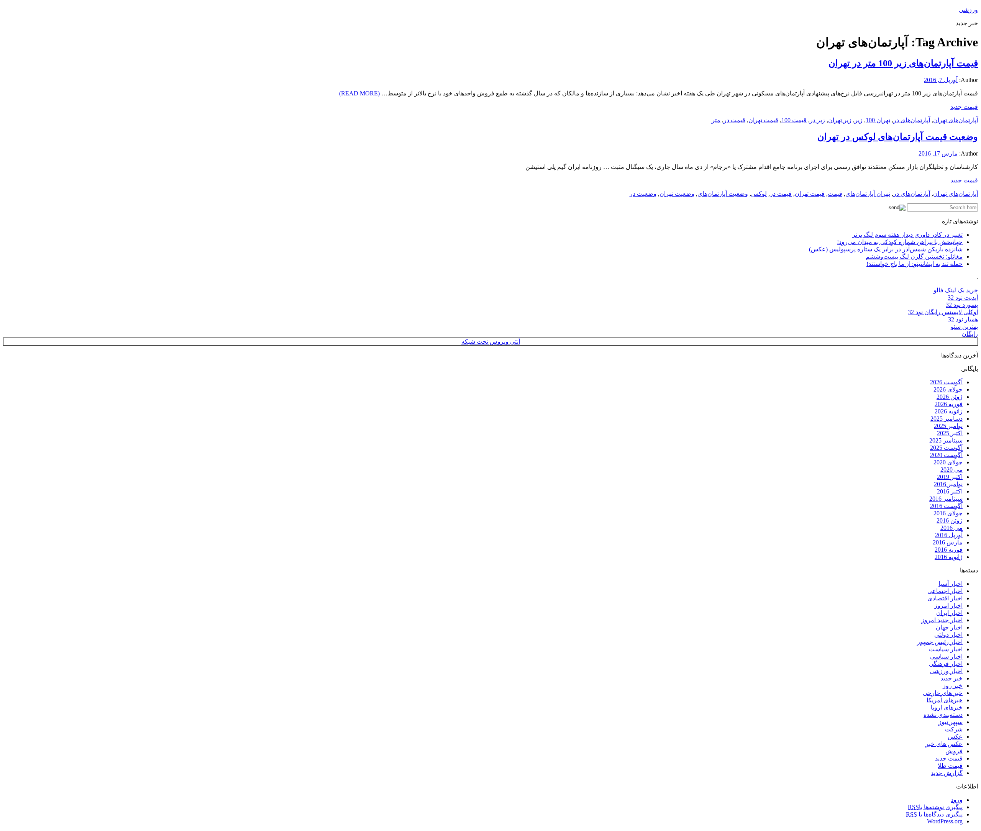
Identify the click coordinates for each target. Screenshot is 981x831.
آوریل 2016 (949, 535)
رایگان (970, 334)
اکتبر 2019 (950, 477)
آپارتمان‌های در (911, 120)
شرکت (954, 729)
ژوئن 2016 (950, 520)
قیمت (835, 193)
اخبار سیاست (946, 649)
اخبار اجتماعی (945, 591)
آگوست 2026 (946, 382)
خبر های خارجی (943, 693)
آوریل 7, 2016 (941, 80)
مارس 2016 (948, 542)
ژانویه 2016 (949, 557)
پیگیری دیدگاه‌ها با (934, 814)
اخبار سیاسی (946, 656)
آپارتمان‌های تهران (955, 120)
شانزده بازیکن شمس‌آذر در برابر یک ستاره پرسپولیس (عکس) (886, 249)
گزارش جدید (947, 773)
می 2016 (951, 527)
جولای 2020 (948, 462)
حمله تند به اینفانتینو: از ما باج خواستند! (914, 264)
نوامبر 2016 (948, 484)
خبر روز (953, 685)
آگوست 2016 (946, 506)
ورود (957, 800)
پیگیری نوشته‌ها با (935, 807)
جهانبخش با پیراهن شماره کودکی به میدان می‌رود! (900, 242)
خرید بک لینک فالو (955, 290)
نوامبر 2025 (948, 426)
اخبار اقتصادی (945, 598)
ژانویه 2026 (949, 411)
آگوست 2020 (946, 455)
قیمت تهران (763, 120)
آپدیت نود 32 (963, 297)
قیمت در (734, 120)
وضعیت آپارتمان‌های (722, 193)
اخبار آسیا (950, 583)
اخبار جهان (949, 627)
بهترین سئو (964, 326)
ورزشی (968, 10)
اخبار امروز (948, 605)
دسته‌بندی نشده (943, 714)
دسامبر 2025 (946, 418)
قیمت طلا (950, 765)
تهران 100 (878, 120)
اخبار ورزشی (946, 671)
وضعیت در (643, 193)
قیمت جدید (964, 106)
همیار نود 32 (963, 319)
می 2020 (951, 469)
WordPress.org (945, 821)
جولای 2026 (948, 389)
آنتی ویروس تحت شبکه (490, 341)
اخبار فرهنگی (946, 664)
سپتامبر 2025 (946, 440)
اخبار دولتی (948, 634)
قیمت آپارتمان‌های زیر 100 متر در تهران (903, 63)
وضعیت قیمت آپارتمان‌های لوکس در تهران (897, 137)
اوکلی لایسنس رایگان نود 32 (943, 312)
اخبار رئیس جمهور (940, 642)
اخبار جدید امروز (942, 620)
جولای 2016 (948, 513)
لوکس (759, 193)
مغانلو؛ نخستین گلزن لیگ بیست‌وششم (914, 256)
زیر (859, 120)
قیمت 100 (794, 120)
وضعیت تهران (676, 193)
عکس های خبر (944, 744)
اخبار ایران (949, 613)
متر (716, 120)
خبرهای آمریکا (945, 700)
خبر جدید (951, 678)
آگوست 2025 (946, 447)
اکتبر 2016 (950, 491)
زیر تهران (839, 120)
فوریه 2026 (949, 404)
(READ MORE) (359, 93)
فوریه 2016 (949, 549)
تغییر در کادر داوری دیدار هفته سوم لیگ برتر (907, 234)
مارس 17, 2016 (938, 153)
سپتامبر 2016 (946, 498)
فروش (954, 751)
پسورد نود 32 (962, 305)
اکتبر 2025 (950, 433)
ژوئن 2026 (950, 396)
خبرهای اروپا (947, 707)
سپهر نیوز (950, 722)
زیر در (817, 120)
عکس (955, 736)
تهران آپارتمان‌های (867, 193)
